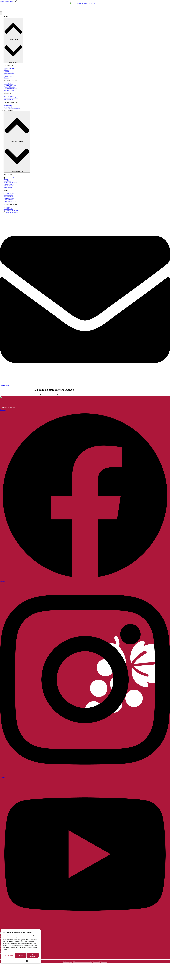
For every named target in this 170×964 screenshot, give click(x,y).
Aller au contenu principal (7, 1)
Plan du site (104, 962)
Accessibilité (96, 962)
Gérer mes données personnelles (82, 962)
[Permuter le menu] (1, 13)
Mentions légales (67, 962)
